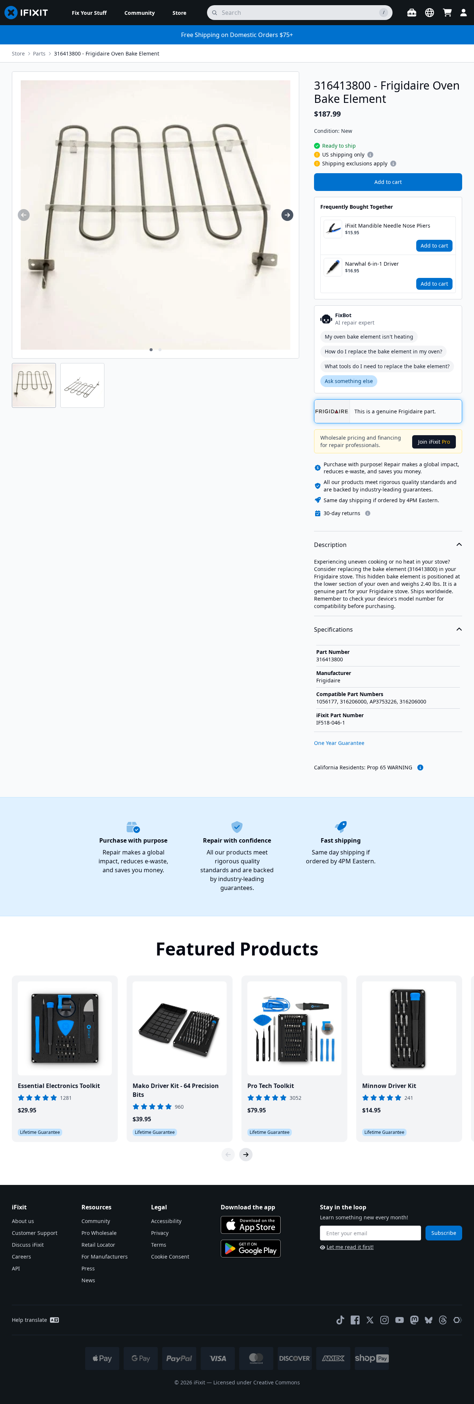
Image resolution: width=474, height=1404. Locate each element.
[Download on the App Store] (251, 1225)
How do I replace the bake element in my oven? (383, 351)
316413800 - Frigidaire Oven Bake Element (106, 53)
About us (23, 1221)
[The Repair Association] (457, 1320)
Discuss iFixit (28, 1244)
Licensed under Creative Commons (256, 1382)
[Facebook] (355, 1320)
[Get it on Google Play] (251, 1248)
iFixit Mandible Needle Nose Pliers (387, 225)
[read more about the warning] (420, 767)
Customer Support (34, 1232)
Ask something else (349, 380)
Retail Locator (98, 1244)
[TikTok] (340, 1320)
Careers (21, 1256)
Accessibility (166, 1221)
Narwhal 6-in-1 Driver (372, 263)
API (16, 1268)
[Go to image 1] (151, 349)
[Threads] (442, 1320)
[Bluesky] (429, 1320)
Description (330, 545)
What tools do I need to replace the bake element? (387, 366)
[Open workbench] (411, 12)
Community (95, 1221)
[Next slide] (246, 1154)
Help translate (29, 1319)
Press (88, 1268)
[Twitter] (369, 1320)
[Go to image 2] (160, 349)
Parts (39, 53)
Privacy (159, 1232)
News (88, 1280)
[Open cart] (447, 12)
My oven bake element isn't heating (369, 336)
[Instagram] (384, 1320)
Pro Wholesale (99, 1232)
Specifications (333, 629)
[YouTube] (399, 1320)
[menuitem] (89, 12)
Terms (158, 1244)
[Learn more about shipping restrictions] (370, 155)
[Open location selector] (429, 12)
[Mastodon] (414, 1320)
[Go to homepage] (29, 12)
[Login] (464, 13)
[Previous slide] (228, 1154)
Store (18, 53)
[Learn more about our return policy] (368, 513)
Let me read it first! (350, 1246)
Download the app (248, 1207)
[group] (24, 215)
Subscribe (443, 1232)
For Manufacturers (104, 1256)
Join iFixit (434, 441)
